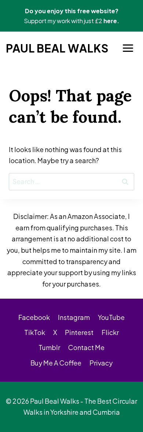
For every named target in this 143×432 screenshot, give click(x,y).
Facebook (34, 317)
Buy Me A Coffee (55, 363)
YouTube (111, 317)
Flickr (110, 332)
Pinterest (79, 332)
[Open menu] (127, 48)
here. (111, 21)
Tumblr (49, 347)
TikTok (34, 332)
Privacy (101, 363)
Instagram (74, 317)
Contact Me (86, 347)
